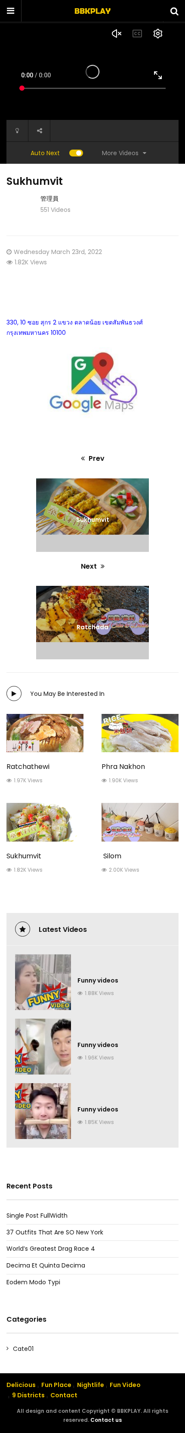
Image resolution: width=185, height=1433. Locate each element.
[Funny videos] (43, 982)
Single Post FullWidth (37, 1215)
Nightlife (90, 1385)
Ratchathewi (27, 767)
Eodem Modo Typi (33, 1282)
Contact (63, 1395)
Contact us (106, 1420)
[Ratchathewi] (44, 733)
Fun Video (125, 1385)
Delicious (21, 1385)
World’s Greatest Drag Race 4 (50, 1248)
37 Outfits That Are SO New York (54, 1232)
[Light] (17, 130)
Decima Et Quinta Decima (45, 1265)
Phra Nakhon (123, 767)
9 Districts (28, 1395)
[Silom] (140, 822)
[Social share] (39, 130)
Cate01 (23, 1348)
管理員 (49, 198)
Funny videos (97, 980)
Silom (111, 856)
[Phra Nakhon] (140, 733)
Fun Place (56, 1385)
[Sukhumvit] (44, 822)
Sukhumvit (23, 856)
